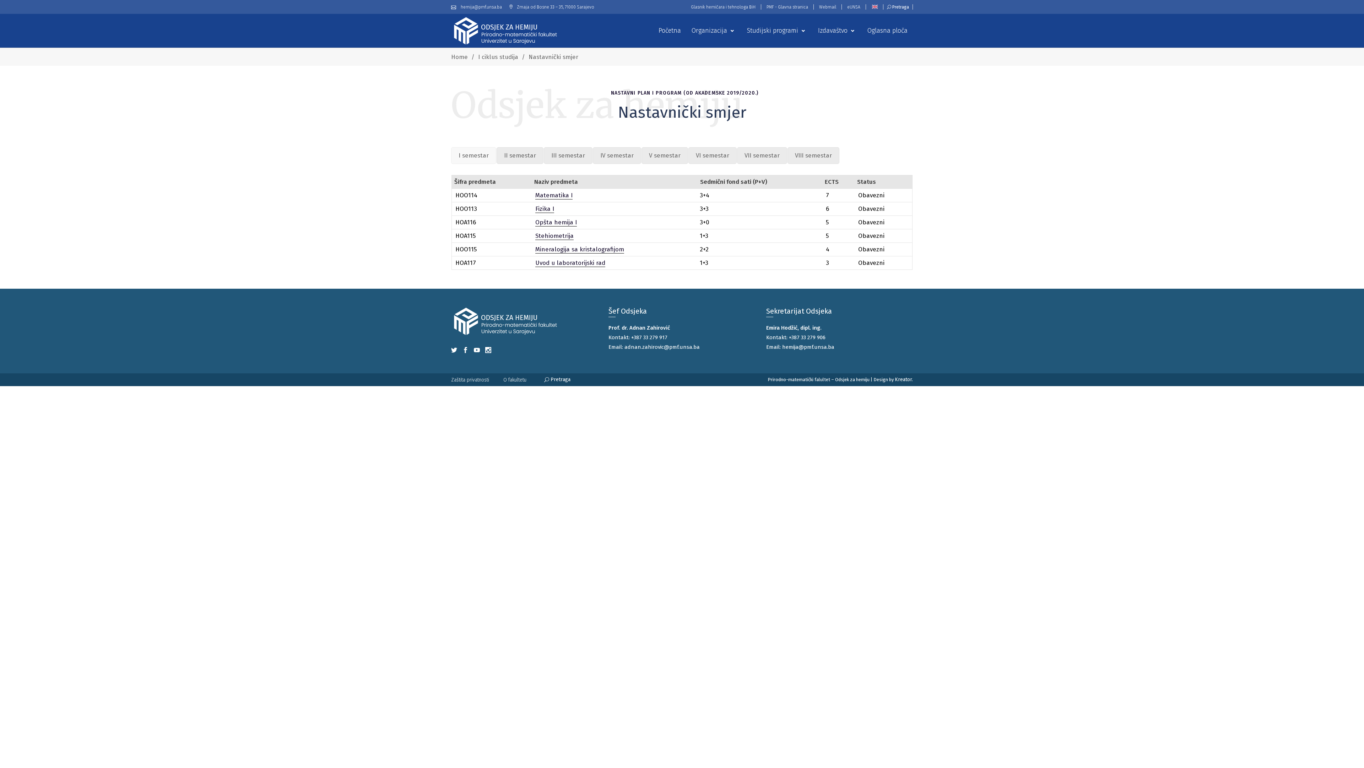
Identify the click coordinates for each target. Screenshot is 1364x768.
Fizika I (544, 209)
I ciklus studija (498, 57)
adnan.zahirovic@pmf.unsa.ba (662, 347)
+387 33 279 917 (649, 337)
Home (459, 57)
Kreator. (904, 380)
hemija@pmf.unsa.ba (808, 347)
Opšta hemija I (556, 222)
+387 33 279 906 (807, 337)
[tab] (473, 155)
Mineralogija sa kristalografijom (579, 249)
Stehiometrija (554, 236)
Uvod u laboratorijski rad (570, 263)
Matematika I (554, 195)
